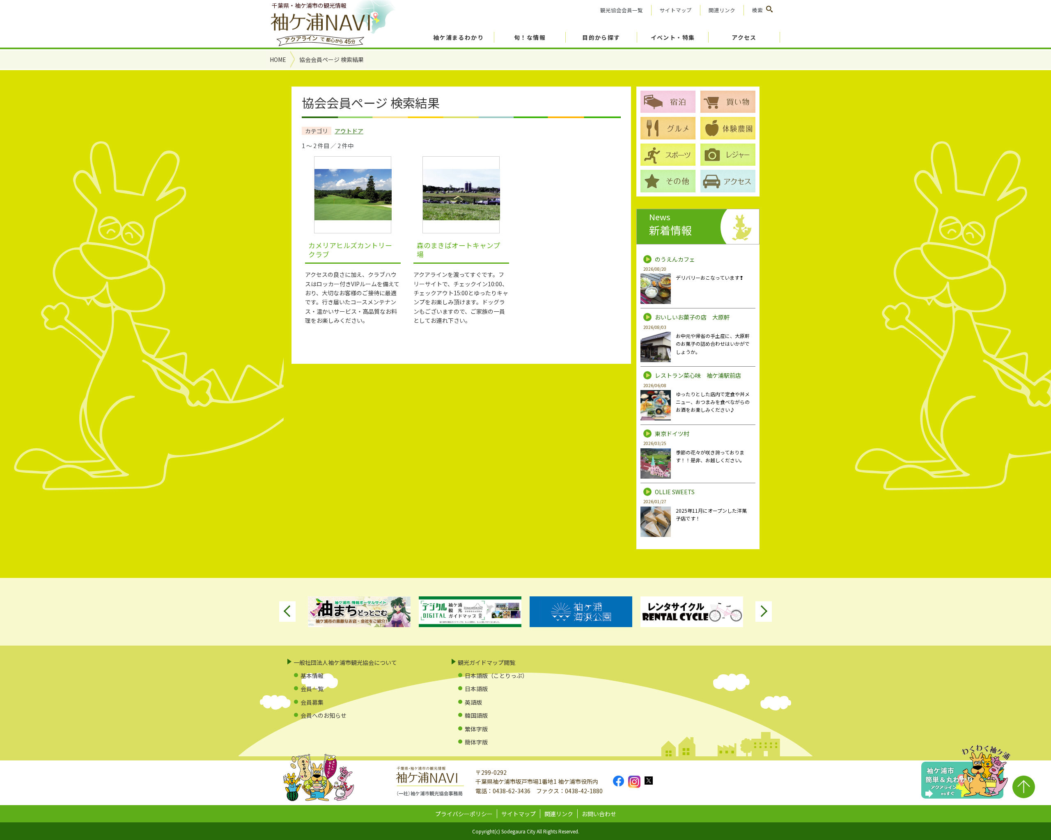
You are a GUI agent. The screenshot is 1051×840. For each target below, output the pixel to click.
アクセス (744, 37)
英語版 (473, 702)
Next (763, 611)
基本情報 (312, 675)
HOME (278, 59)
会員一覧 (312, 689)
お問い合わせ (599, 814)
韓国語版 (476, 715)
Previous (287, 611)
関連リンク (722, 10)
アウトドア (349, 131)
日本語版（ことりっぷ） (496, 675)
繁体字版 (476, 729)
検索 (757, 10)
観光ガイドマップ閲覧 (486, 662)
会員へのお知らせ (324, 715)
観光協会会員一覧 (621, 10)
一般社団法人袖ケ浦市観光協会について (345, 662)
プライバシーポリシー (464, 814)
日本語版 (476, 689)
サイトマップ (676, 10)
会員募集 (312, 702)
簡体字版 (476, 742)
